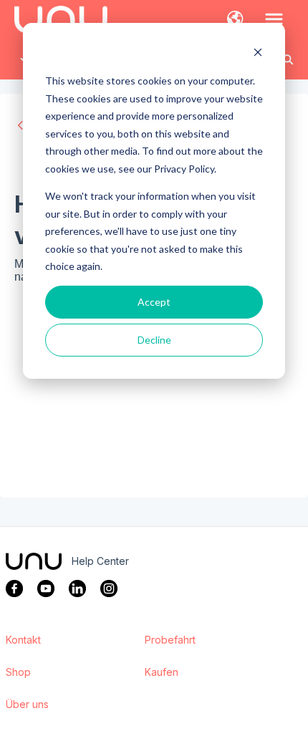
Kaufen (161, 672)
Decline (154, 340)
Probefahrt (170, 640)
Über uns (27, 704)
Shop (18, 672)
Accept (154, 302)
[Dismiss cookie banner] (258, 54)
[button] (235, 20)
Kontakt (23, 640)
